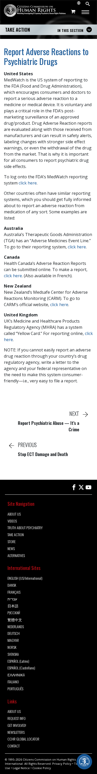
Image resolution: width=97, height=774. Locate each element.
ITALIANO (13, 682)
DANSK (12, 585)
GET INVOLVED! (17, 725)
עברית (12, 599)
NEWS (11, 548)
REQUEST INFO (17, 718)
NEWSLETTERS (16, 732)
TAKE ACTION (17, 29)
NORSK (12, 647)
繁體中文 (15, 620)
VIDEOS (12, 521)
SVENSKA (13, 654)
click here (28, 183)
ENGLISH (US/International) (25, 578)
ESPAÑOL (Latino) (18, 661)
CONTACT (14, 746)
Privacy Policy (61, 763)
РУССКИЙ (14, 613)
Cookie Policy (41, 768)
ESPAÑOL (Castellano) (21, 668)
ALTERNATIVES (16, 555)
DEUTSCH (14, 633)
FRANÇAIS (14, 592)
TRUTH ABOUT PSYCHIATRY (25, 528)
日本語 (13, 606)
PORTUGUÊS (15, 689)
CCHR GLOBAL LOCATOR (23, 739)
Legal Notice (21, 768)
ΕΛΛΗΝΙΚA (16, 675)
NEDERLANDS (16, 627)
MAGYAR (13, 640)
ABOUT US (14, 514)
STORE (12, 542)
